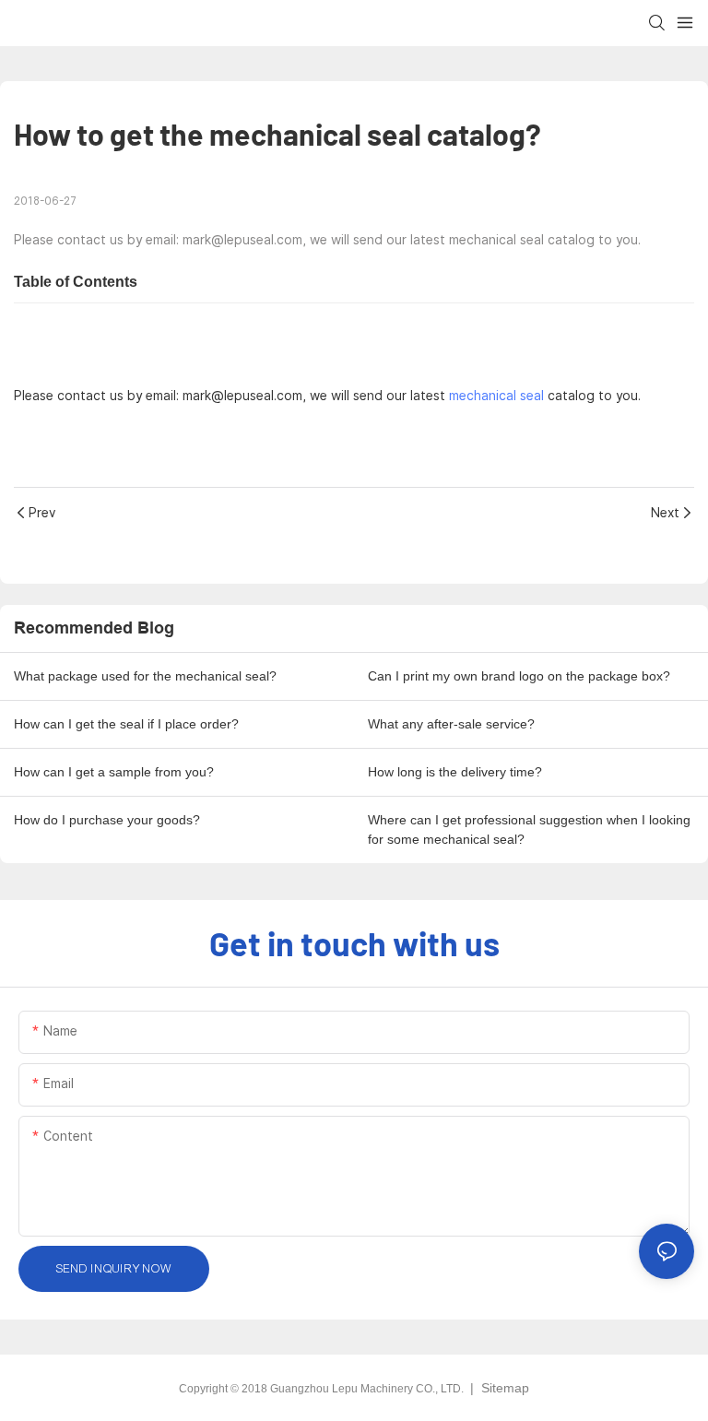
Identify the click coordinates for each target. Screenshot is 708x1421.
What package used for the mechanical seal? (145, 676)
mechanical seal (496, 395)
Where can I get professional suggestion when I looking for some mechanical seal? (529, 829)
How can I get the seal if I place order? (126, 723)
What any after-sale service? (451, 723)
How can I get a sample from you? (114, 771)
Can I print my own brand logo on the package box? (519, 676)
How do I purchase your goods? (107, 819)
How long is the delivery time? (455, 771)
